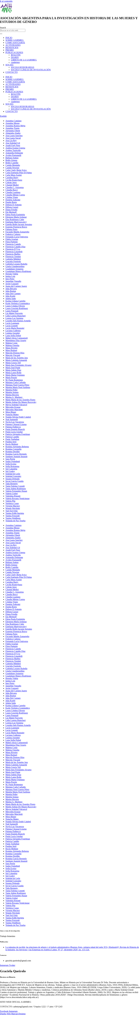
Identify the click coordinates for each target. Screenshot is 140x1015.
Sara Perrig (10, 459)
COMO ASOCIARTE (15, 42)
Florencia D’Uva (12, 249)
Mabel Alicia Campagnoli (16, 338)
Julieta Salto (10, 298)
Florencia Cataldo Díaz (15, 246)
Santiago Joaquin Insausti (16, 456)
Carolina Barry (11, 177)
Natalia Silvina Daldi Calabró (18, 417)
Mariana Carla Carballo (15, 382)
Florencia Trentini (13, 256)
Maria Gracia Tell (13, 363)
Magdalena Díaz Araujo (15, 340)
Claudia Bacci (11, 190)
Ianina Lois (10, 276)
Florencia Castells (13, 244)
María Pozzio (11, 377)
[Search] (1, 33)
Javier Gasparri (11, 284)
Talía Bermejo (11, 483)
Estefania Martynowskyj (16, 222)
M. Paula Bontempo (14, 380)
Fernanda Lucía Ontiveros (16, 237)
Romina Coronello (13, 449)
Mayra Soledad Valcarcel (16, 404)
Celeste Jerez (11, 182)
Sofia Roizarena (12, 466)
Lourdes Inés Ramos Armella (18, 321)
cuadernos (15, 62)
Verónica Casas (12, 503)
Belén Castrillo (11, 163)
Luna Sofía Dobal (13, 335)
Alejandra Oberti (12, 130)
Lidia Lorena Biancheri (15, 316)
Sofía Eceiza (10, 464)
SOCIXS (9, 65)
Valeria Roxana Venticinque (17, 498)
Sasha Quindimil (12, 461)
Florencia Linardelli (13, 251)
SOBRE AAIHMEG (14, 40)
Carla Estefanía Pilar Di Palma (18, 172)
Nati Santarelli (11, 419)
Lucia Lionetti (11, 325)
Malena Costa (11, 343)
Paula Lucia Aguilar (14, 432)
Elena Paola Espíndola (15, 214)
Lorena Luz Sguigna (14, 318)
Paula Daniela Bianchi (15, 429)
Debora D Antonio (13, 205)
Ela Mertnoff (11, 212)
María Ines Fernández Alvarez (18, 365)
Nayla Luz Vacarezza (14, 422)
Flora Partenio (11, 242)
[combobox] (12, 30)
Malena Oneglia (12, 345)
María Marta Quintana (15, 375)
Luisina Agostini (12, 333)
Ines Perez (9, 279)
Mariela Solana (11, 392)
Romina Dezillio (12, 451)
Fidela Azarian (11, 239)
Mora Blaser (10, 412)
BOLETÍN (16, 55)
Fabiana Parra (11, 229)
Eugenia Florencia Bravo (16, 227)
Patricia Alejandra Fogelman (17, 434)
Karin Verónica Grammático (17, 303)
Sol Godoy (10, 471)
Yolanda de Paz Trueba (15, 521)
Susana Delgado (12, 479)
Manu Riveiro (11, 348)
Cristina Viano (11, 197)
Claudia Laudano (12, 192)
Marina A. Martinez (13, 397)
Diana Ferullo (11, 209)
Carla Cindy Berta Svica (16, 170)
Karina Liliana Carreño (15, 301)
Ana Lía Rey (11, 140)
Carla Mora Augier (13, 175)
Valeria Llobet (11, 493)
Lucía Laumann (12, 323)
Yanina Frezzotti (12, 516)
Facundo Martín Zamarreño (17, 232)
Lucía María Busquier (14, 328)
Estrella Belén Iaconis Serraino (18, 224)
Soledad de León (12, 474)
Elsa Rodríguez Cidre (14, 219)
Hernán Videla (11, 274)
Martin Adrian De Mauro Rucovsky (20, 402)
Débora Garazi (11, 207)
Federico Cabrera (12, 234)
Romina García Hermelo (16, 454)
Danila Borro (11, 202)
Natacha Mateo (12, 414)
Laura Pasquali (11, 311)
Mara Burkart (11, 350)
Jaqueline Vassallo (13, 281)
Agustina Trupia (12, 128)
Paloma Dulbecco (13, 427)
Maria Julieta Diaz (13, 370)
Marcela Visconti (12, 355)
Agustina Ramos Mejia (15, 126)
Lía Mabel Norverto (14, 313)
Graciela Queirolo (13, 261)
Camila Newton (12, 167)
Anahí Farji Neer (12, 145)
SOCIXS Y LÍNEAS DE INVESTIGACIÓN (31, 70)
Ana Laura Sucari (13, 138)
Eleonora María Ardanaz (16, 217)
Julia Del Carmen (13, 293)
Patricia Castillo (12, 437)
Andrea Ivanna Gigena (15, 148)
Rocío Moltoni (11, 444)
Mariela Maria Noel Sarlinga (17, 387)
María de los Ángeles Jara (16, 358)
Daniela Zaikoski (12, 200)
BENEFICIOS (11, 47)
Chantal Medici (12, 185)
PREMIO (9, 50)
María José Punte (12, 367)
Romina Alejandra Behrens (17, 446)
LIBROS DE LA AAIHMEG (24, 60)
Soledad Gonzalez (13, 476)
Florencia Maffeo (12, 254)
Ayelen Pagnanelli (13, 155)
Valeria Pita (10, 501)
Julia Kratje (10, 296)
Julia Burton (10, 291)
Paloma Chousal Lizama (16, 424)
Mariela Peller (11, 390)
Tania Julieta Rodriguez (15, 488)
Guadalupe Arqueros (14, 269)
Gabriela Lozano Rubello (16, 264)
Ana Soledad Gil (12, 143)
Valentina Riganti (12, 496)
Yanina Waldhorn (13, 518)
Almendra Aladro (13, 133)
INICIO (8, 37)
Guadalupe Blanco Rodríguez (18, 271)
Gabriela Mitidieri (13, 259)
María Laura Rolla (13, 372)
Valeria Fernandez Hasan (16, 491)
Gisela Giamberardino (14, 266)
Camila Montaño (12, 165)
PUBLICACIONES (14, 52)
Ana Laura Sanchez (14, 135)
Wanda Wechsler (12, 508)
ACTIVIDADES (13, 45)
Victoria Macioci (12, 506)
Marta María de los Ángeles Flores (20, 400)
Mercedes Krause (13, 407)
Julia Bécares (11, 288)
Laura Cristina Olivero (15, 306)
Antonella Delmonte (14, 153)
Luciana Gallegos (13, 330)
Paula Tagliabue (12, 439)
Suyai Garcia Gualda (14, 481)
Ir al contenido (6, 1)
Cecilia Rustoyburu (13, 180)
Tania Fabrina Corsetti (15, 486)
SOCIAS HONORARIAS (22, 67)
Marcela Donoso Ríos (14, 353)
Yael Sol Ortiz (11, 511)
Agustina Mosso (12, 123)
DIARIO (15, 57)
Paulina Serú (10, 442)
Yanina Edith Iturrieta (14, 513)
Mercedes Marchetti (14, 409)
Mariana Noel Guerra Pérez (17, 385)
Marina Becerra (12, 395)
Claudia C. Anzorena (14, 187)
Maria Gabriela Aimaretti (16, 360)
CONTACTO (11, 72)
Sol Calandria (11, 469)
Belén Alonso (11, 160)
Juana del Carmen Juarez (16, 286)
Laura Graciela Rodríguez (16, 308)
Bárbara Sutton (11, 158)
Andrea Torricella (13, 150)
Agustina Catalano (13, 121)
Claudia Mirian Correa (15, 195)
